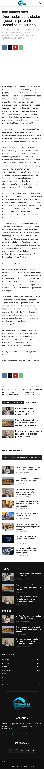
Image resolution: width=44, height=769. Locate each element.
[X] (10, 47)
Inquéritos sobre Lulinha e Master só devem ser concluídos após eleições (29, 550)
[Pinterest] (15, 47)
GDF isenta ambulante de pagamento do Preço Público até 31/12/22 (32, 392)
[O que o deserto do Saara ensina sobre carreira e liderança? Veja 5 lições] (8, 423)
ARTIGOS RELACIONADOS (13, 403)
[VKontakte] (33, 750)
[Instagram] (27, 750)
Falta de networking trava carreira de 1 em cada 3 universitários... (26, 538)
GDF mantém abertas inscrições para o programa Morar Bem (10, 392)
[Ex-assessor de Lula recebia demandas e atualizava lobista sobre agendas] (8, 504)
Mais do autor (31, 403)
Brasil (11, 12)
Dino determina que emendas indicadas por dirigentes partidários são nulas (28, 434)
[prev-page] (3, 442)
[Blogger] (10, 750)
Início (4, 9)
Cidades (18, 9)
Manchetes (24, 12)
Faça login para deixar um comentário (22, 458)
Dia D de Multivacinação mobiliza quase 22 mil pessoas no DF (26, 411)
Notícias (10, 9)
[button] (4, 3)
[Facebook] (4, 47)
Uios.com (27, 762)
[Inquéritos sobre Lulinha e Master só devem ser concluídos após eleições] (8, 551)
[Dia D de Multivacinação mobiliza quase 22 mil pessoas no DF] (8, 411)
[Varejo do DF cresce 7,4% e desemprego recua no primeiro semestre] (8, 527)
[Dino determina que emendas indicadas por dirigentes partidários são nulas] (8, 434)
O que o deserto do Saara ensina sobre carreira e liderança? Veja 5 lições (26, 422)
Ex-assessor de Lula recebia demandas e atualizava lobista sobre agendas (28, 503)
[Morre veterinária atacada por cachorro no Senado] (8, 516)
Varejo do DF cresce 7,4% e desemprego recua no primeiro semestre (28, 526)
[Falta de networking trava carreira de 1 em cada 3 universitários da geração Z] (8, 539)
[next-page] (7, 442)
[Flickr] (22, 750)
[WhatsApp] (21, 47)
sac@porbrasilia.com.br (18, 734)
